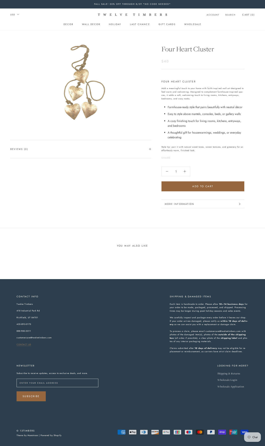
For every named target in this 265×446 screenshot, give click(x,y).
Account (213, 14)
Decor (68, 24)
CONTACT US (24, 344)
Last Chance (140, 24)
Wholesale (192, 24)
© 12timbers (26, 430)
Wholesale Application (230, 386)
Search (230, 14)
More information (179, 204)
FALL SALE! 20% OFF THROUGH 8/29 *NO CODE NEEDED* (132, 4)
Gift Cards (167, 24)
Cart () (248, 14)
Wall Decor (91, 24)
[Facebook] (174, 156)
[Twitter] (180, 156)
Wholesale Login (227, 380)
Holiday (115, 24)
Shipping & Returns (228, 373)
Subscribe (31, 396)
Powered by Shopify (51, 435)
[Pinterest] (185, 156)
